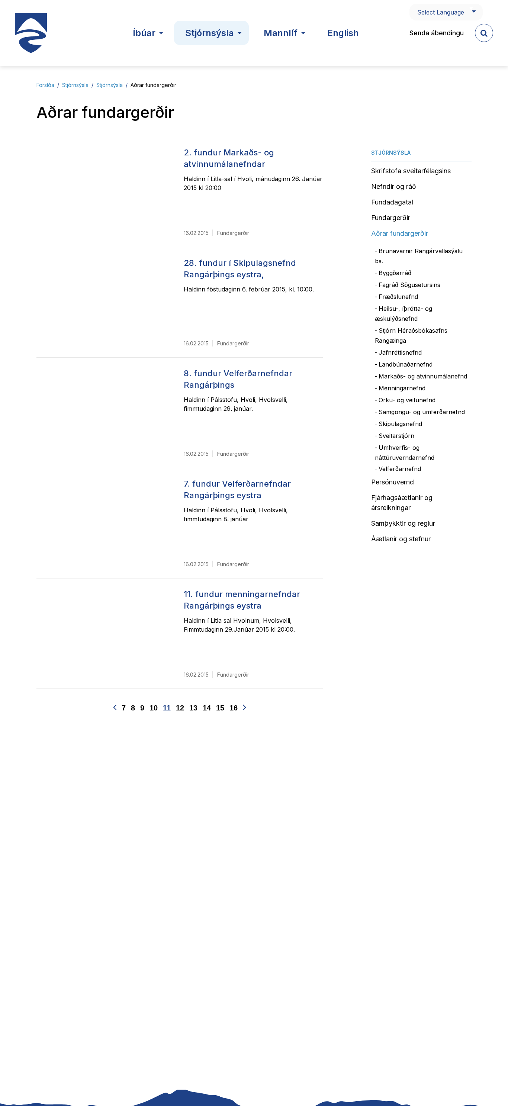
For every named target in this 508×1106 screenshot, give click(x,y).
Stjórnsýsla (75, 85)
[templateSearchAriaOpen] (484, 33)
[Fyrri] (114, 708)
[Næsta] (244, 708)
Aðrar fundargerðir (153, 85)
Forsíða (45, 85)
